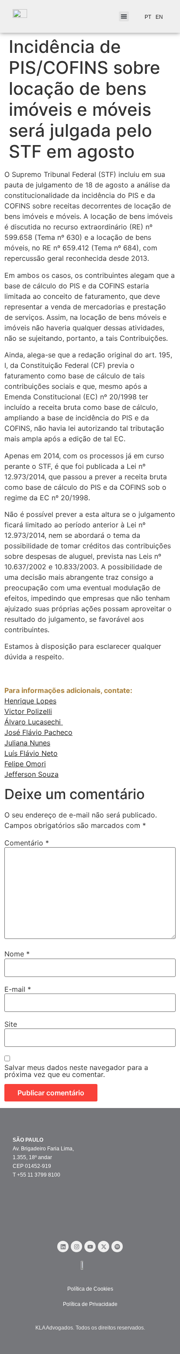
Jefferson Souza (31, 774)
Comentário (26, 842)
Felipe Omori (25, 763)
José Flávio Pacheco (38, 732)
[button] (124, 16)
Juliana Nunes (27, 742)
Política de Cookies (90, 1289)
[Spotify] (117, 1246)
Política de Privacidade (90, 1304)
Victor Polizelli (28, 711)
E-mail (17, 989)
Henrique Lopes (30, 700)
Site (10, 1024)
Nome (17, 953)
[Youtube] (90, 1246)
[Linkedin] (63, 1246)
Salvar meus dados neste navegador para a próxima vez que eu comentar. (76, 1071)
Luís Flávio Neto (31, 753)
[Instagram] (76, 1246)
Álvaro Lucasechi (33, 721)
